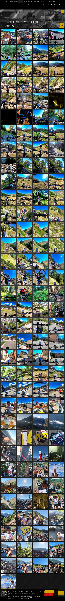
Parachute (12, 8)
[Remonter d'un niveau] (2, 21)
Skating (20, 4)
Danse (36, 1)
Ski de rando (51, 1)
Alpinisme (56, 4)
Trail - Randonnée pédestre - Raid (34, 4)
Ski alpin (43, 1)
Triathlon (48, 4)
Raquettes (12, 4)
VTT (21, 1)
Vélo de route (13, 1)
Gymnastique (28, 1)
